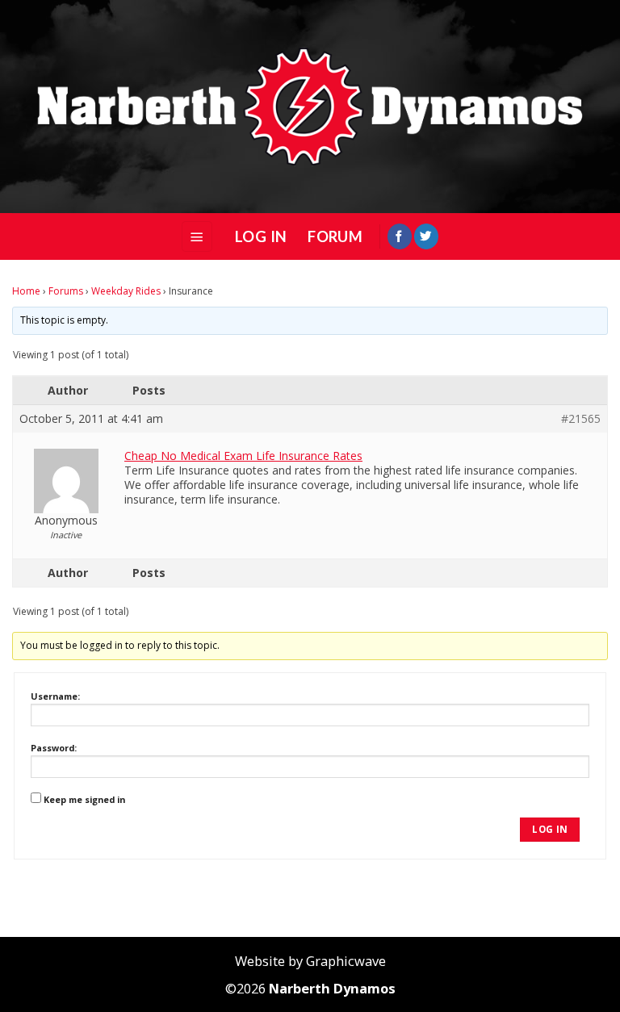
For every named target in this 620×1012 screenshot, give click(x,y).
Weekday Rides (126, 291)
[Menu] (197, 236)
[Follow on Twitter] (426, 236)
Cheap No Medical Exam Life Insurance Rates (243, 455)
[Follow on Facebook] (400, 236)
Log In (550, 829)
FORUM (335, 236)
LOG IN (261, 236)
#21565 (581, 419)
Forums (65, 291)
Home (26, 291)
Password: (54, 748)
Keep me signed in (84, 799)
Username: (55, 696)
